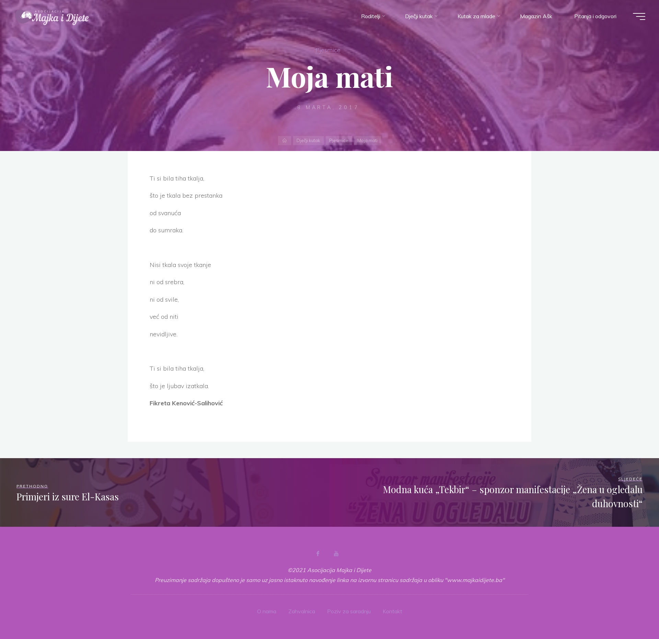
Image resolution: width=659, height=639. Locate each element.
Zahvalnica (301, 611)
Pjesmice (327, 50)
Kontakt (392, 611)
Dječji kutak (308, 140)
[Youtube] (336, 553)
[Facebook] (317, 553)
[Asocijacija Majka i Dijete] (52, 16)
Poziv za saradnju (349, 611)
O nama (266, 611)
